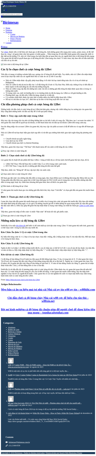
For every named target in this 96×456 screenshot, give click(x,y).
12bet (6, 52)
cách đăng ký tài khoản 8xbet (19, 413)
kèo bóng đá (20, 226)
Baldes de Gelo (13, 330)
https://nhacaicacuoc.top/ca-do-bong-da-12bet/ (23, 280)
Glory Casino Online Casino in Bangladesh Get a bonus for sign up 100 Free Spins (46, 375)
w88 (9, 365)
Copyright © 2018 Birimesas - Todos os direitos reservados (23, 453)
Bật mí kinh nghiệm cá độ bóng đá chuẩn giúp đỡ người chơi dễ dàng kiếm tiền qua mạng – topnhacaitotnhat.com (48, 311)
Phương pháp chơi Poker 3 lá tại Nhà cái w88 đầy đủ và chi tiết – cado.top (42, 389)
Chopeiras (11, 336)
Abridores (11, 327)
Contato (8, 43)
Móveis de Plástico (15, 349)
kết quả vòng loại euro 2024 (18, 403)
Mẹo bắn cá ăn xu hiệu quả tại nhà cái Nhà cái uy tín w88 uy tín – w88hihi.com (48, 289)
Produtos (9, 32)
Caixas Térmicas (14, 334)
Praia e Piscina (15, 39)
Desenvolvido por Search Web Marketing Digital (64, 453)
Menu (5, 47)
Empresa (9, 30)
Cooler (12, 34)
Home (8, 28)
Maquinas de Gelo (15, 342)
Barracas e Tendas (14, 332)
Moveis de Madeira (17, 36)
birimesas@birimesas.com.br (13, 4)
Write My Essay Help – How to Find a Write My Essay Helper (56, 413)
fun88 (10, 375)
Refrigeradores (15, 41)
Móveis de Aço (13, 344)
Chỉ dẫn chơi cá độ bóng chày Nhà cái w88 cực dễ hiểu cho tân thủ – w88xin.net (48, 299)
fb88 (9, 389)
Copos (10, 340)
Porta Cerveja (13, 351)
